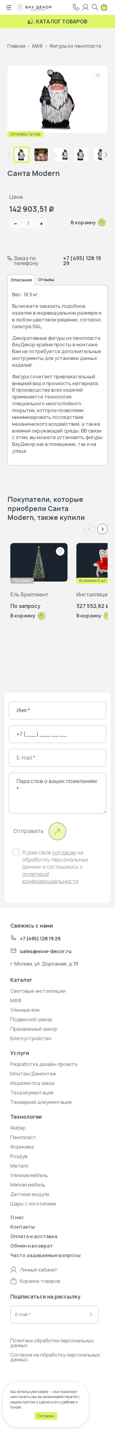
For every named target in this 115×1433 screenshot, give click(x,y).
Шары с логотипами (33, 1203)
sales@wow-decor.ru (45, 951)
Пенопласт (23, 1137)
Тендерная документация (41, 1102)
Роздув (18, 1156)
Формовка (22, 1146)
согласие (64, 852)
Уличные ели (25, 1010)
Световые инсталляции (37, 991)
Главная (16, 46)
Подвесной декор (31, 1019)
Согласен (45, 1415)
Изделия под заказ (32, 1083)
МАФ (37, 46)
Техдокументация (31, 1092)
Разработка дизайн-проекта (43, 1064)
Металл (19, 1165)
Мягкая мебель (27, 1184)
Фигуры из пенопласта (75, 46)
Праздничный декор (34, 1029)
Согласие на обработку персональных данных (55, 1357)
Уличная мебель (29, 1175)
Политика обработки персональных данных (52, 1343)
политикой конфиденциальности (50, 878)
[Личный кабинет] (85, 7)
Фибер (18, 1127)
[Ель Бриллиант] (39, 562)
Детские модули (29, 1194)
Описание (21, 280)
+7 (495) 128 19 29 (82, 261)
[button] (106, 154)
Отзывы (46, 279)
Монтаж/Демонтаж (33, 1073)
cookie (43, 1391)
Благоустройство (31, 1038)
